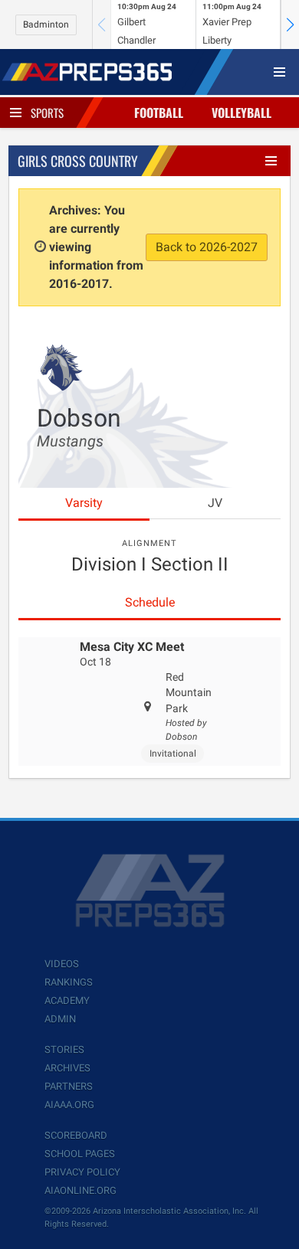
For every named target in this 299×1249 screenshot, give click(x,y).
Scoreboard (75, 1135)
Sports (47, 112)
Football (158, 112)
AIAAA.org (69, 1104)
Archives (67, 1068)
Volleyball (241, 112)
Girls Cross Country (78, 161)
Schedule (150, 602)
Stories (64, 1049)
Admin (60, 1019)
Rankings (68, 982)
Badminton (46, 24)
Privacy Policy (82, 1172)
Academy (67, 1000)
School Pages (79, 1153)
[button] (290, 24)
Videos (61, 963)
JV (215, 502)
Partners (68, 1086)
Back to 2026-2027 (207, 247)
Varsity (84, 502)
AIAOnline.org (80, 1190)
